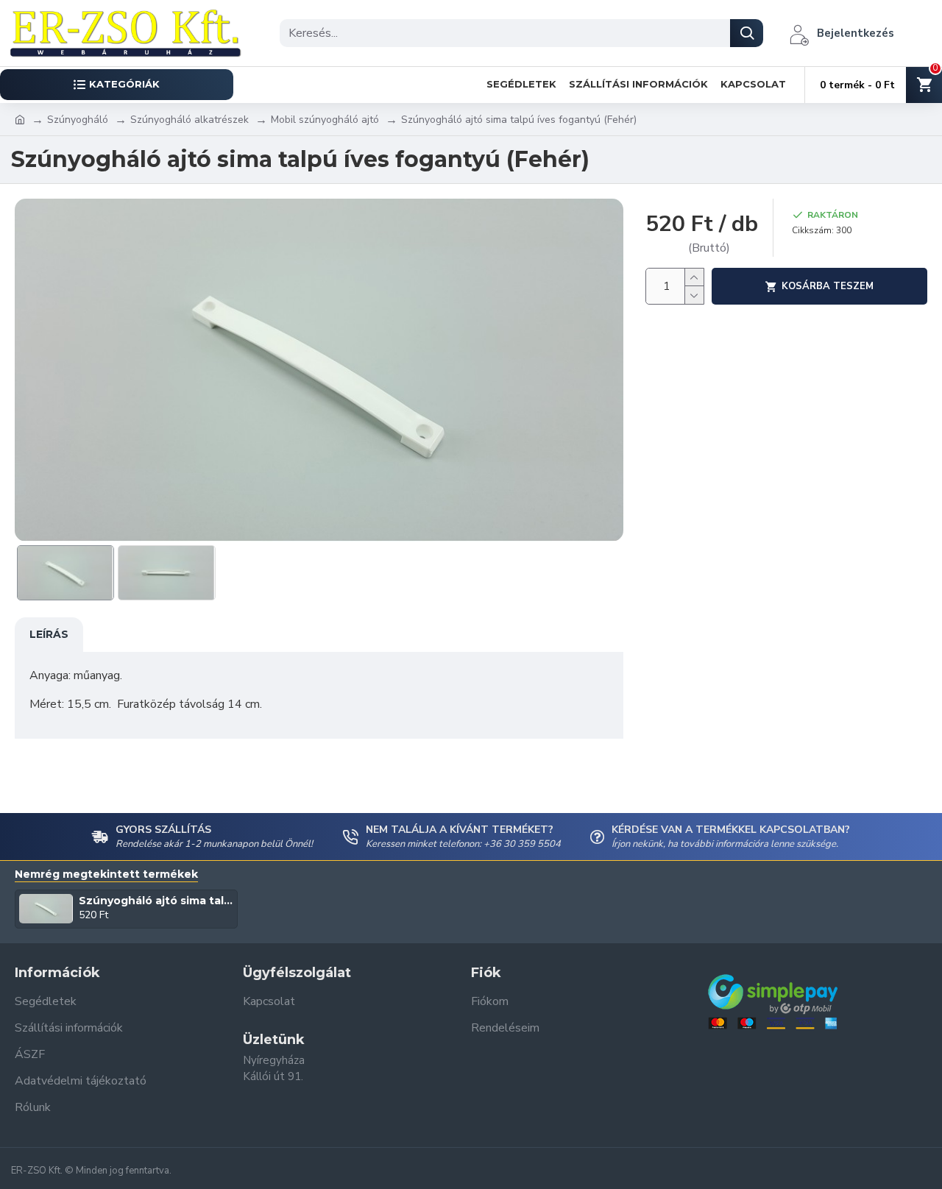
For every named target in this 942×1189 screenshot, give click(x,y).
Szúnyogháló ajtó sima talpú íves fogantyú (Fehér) (156, 900)
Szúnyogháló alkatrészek (189, 120)
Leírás (48, 634)
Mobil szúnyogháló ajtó (325, 120)
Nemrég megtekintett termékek (106, 874)
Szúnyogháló (77, 120)
